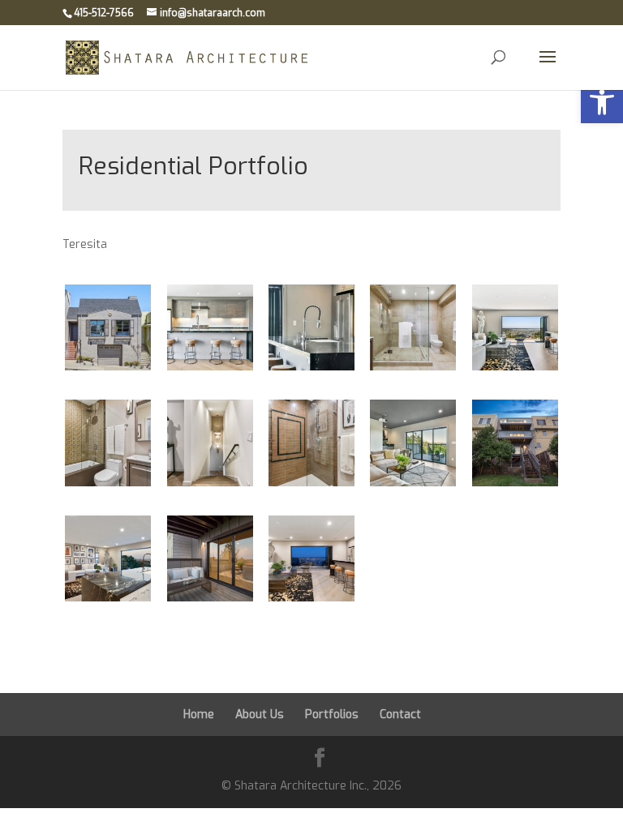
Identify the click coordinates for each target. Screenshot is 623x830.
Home (198, 714)
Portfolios (332, 714)
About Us (259, 714)
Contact (400, 714)
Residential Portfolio (193, 166)
